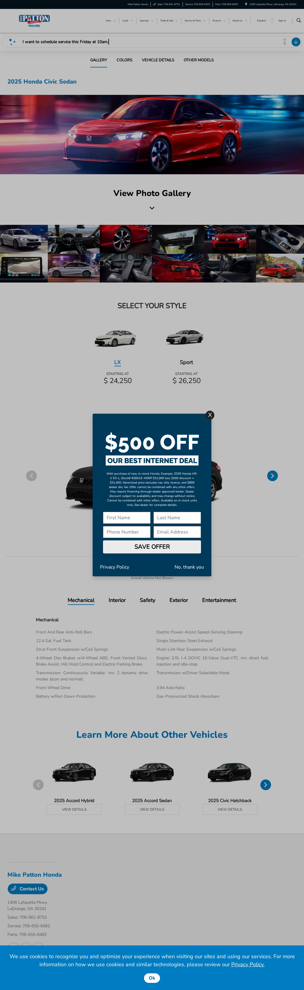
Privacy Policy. (248, 964)
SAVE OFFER (152, 547)
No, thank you (189, 567)
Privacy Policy (114, 567)
